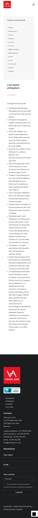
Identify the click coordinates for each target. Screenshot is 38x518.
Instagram (9, 401)
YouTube (9, 407)
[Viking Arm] (7, 4)
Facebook (9, 398)
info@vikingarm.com (12, 443)
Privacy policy (9, 509)
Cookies (19, 509)
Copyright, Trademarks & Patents (17, 506)
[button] (33, 4)
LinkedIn (9, 404)
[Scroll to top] (34, 514)
